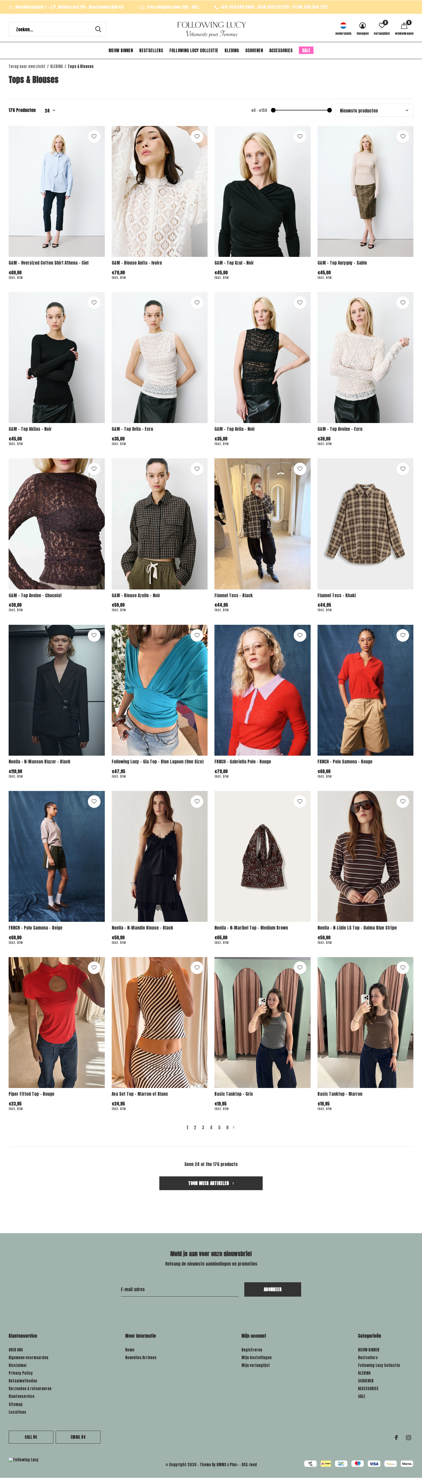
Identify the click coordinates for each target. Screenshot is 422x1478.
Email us (78, 1437)
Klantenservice (21, 1396)
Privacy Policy (21, 1373)
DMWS (221, 1464)
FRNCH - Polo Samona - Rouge (345, 761)
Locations (17, 1412)
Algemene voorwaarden (28, 1357)
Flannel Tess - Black (233, 595)
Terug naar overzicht (27, 66)
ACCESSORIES (281, 50)
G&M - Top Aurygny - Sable (342, 262)
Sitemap (16, 1404)
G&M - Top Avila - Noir (234, 429)
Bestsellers (151, 50)
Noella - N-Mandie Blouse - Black (142, 927)
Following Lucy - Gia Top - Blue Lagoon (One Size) (158, 761)
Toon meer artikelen (209, 1183)
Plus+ (234, 1464)
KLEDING (231, 50)
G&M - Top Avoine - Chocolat (35, 595)
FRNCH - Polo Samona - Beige (35, 927)
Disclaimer (18, 1365)
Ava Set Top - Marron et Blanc (140, 1094)
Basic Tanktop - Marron (340, 1094)
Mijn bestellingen (256, 1357)
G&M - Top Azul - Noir (234, 262)
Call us (31, 1437)
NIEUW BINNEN (121, 50)
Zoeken (98, 29)
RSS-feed (249, 1464)
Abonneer (273, 1289)
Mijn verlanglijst (255, 1365)
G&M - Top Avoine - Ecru (340, 429)
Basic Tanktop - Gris (233, 1094)
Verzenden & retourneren (30, 1388)
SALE (306, 50)
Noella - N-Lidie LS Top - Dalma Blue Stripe (357, 927)
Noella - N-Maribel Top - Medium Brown (251, 927)
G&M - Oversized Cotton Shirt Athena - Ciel (48, 262)
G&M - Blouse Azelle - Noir (136, 595)
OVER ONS (16, 1350)
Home (129, 1350)
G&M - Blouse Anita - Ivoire (137, 262)
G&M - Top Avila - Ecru (132, 429)
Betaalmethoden (23, 1381)
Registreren (251, 1350)
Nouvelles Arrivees (140, 1357)
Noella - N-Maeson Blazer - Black (39, 761)
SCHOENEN (254, 50)
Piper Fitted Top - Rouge (31, 1094)
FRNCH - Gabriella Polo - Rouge (242, 761)
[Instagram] (408, 1437)
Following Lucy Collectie (193, 50)
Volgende (233, 1127)
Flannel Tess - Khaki (337, 595)
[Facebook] (396, 1437)
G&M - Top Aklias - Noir (30, 429)
